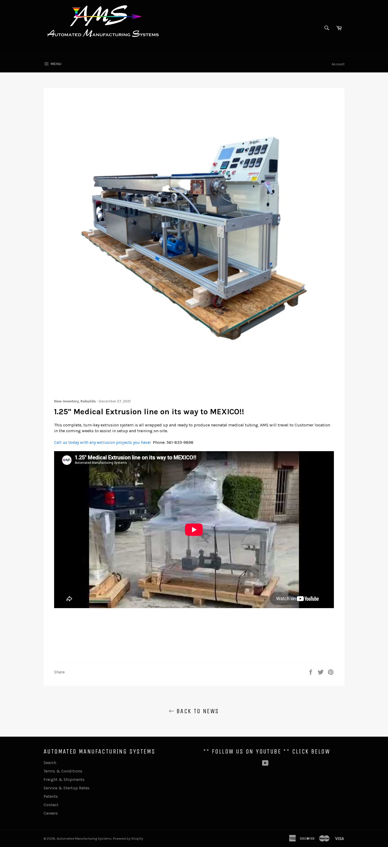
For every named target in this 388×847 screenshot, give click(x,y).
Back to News (196, 711)
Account (338, 64)
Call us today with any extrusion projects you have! (102, 442)
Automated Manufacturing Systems (84, 838)
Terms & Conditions (63, 771)
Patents (51, 796)
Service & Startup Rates (66, 787)
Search (50, 762)
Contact (51, 804)
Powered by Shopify (128, 838)
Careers (51, 813)
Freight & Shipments (64, 779)
